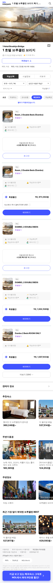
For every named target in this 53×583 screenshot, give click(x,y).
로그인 (26, 156)
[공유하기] (48, 11)
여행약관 (23, 552)
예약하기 (26, 212)
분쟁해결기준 (34, 552)
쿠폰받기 (25, 61)
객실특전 (32, 239)
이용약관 (6, 549)
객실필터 (46, 88)
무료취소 (13, 97)
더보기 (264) (25, 374)
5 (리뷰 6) (29, 55)
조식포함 (25, 97)
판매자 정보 (8, 386)
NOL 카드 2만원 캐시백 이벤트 (23, 66)
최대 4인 (10, 130)
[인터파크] (6, 3)
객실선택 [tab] (10, 76)
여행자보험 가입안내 (10, 552)
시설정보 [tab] (26, 76)
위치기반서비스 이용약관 (20, 549)
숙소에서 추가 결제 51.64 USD (16, 205)
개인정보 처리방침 (39, 549)
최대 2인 (32, 242)
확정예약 (36, 97)
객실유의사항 (34, 127)
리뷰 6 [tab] (42, 76)
